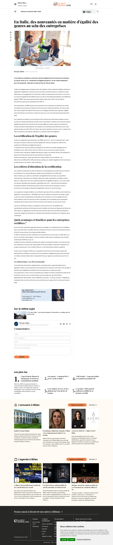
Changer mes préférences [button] (83, 539)
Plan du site (47, 542)
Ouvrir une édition (47, 524)
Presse (44, 531)
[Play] (93, 11)
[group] (94, 11)
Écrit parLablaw (19, 71)
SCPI (55, 524)
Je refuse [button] (71, 539)
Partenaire (45, 526)
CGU (43, 534)
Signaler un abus (47, 536)
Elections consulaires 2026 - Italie (31, 11)
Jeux (55, 534)
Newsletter (36, 526)
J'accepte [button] (63, 539)
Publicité (44, 529)
